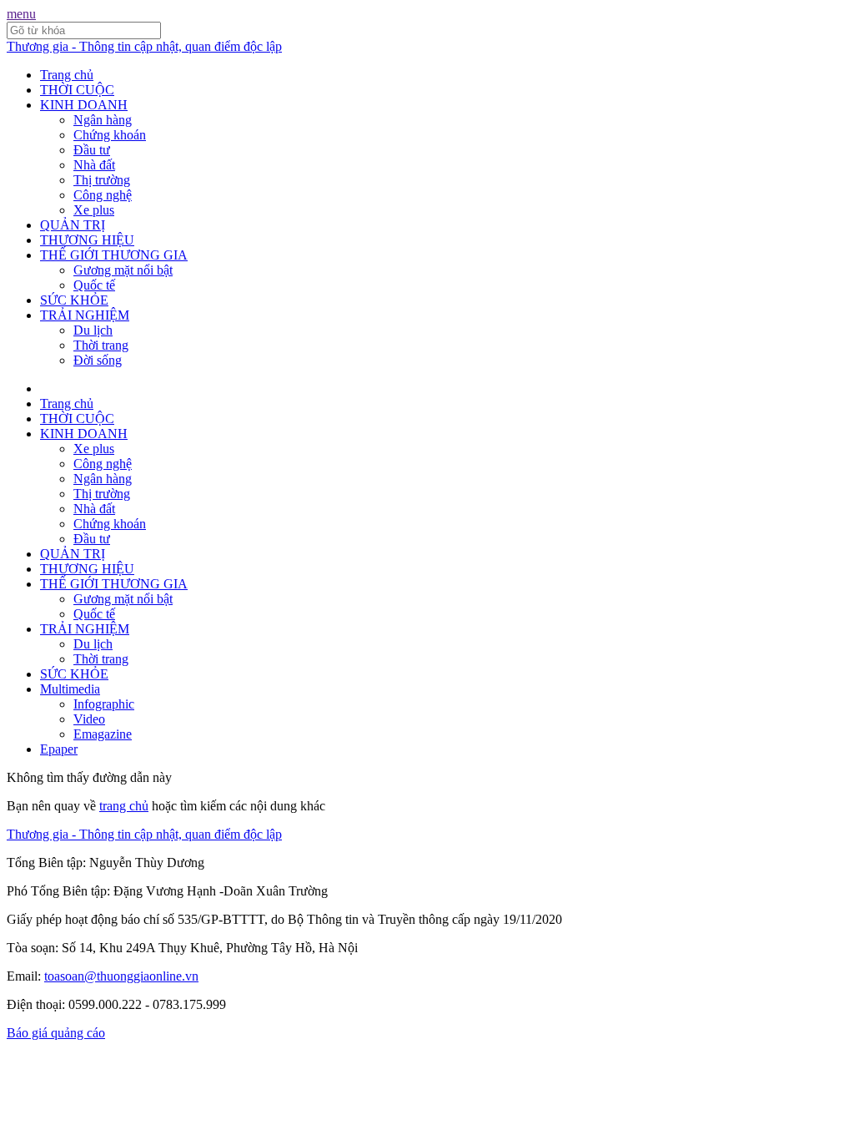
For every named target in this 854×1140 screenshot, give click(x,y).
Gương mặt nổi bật (123, 270)
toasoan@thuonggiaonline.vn (121, 976)
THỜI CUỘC (77, 90)
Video (89, 719)
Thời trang (100, 345)
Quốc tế (94, 285)
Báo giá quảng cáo (56, 1033)
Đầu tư (91, 150)
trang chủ (123, 806)
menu (21, 14)
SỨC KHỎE (74, 300)
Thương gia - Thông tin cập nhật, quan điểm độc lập (144, 46)
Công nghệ (102, 195)
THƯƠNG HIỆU (87, 240)
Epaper (59, 749)
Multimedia (70, 689)
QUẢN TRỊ (72, 225)
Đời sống (97, 360)
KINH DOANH (84, 105)
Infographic (103, 704)
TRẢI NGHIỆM (84, 315)
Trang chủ (66, 75)
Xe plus (93, 210)
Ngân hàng (102, 120)
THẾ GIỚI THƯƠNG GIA (114, 255)
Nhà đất (94, 165)
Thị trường (101, 180)
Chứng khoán (109, 135)
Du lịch (93, 330)
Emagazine (102, 734)
